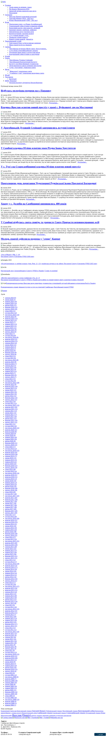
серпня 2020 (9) (10, 433)
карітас (34, 715)
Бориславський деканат (24, 711)
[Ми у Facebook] (32, 717)
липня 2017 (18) (10, 503)
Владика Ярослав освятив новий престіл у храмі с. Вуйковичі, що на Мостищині (47, 107)
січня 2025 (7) (10, 333)
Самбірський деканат (45, 713)
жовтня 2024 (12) (11, 339)
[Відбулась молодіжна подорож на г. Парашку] (2, 97)
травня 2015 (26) (11, 552)
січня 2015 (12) (10, 560)
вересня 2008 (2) (11, 703)
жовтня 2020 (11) (11, 430)
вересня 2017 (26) (11, 499)
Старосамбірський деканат (76, 713)
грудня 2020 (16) (11, 426)
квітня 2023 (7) (10, 373)
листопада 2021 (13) (12, 405)
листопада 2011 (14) (12, 632)
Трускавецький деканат (93, 713)
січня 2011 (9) (10, 650)
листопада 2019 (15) (12, 450)
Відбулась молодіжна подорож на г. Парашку (26, 90)
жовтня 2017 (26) (11, 498)
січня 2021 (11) (10, 424)
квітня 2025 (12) (10, 328)
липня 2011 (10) (10, 639)
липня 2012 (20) (10, 616)
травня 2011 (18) (11, 643)
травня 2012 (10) (11, 620)
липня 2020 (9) (10, 435)
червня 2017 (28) (11, 505)
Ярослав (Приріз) (21, 715)
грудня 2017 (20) (11, 494)
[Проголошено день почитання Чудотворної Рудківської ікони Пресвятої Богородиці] (2, 190)
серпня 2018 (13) (11, 479)
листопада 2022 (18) (12, 383)
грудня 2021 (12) (11, 403)
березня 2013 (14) (11, 601)
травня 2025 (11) (11, 326)
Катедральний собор (86, 711)
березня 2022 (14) (11, 398)
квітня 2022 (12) (10, 396)
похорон (39, 715)
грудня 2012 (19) (11, 607)
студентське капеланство (63, 715)
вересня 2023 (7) (11, 364)
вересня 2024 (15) (11, 341)
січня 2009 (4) (10, 696)
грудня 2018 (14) (11, 471)
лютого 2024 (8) (10, 354)
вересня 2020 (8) (11, 432)
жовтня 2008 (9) (10, 701)
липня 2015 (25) (10, 549)
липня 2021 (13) (10, 413)
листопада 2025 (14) (12, 315)
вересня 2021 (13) (11, 409)
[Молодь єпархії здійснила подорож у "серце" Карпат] (2, 245)
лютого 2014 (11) (11, 581)
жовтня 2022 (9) (10, 384)
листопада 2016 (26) (12, 518)
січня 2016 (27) (10, 537)
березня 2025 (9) (11, 330)
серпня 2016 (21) (11, 524)
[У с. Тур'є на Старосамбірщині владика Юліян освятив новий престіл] (2, 173)
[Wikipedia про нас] (56, 717)
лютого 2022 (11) (11, 400)
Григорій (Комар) (39, 711)
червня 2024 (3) (10, 347)
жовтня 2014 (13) (11, 566)
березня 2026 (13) (11, 307)
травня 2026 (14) (11, 303)
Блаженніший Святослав (9, 711)
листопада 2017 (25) (12, 496)
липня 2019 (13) (10, 458)
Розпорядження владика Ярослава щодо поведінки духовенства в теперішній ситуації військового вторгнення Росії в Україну (51, 283)
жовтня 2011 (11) (11, 633)
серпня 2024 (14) (11, 343)
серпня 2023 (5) (10, 366)
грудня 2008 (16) (11, 698)
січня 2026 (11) (10, 311)
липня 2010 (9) (10, 662)
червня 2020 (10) (11, 437)
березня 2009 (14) (11, 692)
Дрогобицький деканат (70, 711)
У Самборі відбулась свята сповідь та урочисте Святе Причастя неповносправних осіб (50, 222)
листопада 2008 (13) (12, 699)
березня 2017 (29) (11, 511)
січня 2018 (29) (10, 492)
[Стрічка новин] (7, 717)
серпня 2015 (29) (11, 547)
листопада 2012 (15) (12, 609)
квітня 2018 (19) (10, 486)
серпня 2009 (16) (11, 682)
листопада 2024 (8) (11, 337)
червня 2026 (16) (11, 301)
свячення (45, 715)
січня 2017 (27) (10, 515)
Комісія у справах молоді (14, 713)
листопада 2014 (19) (12, 564)
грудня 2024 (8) (10, 335)
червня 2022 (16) (11, 392)
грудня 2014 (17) (11, 562)
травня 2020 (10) (11, 439)
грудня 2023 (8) (10, 358)
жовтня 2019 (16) (11, 452)
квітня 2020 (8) (10, 441)
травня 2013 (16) (11, 598)
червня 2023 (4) (10, 369)
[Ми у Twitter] (43, 717)
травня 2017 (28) (11, 507)
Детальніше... (53, 103)
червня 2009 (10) (11, 686)
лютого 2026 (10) (11, 309)
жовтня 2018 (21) (11, 475)
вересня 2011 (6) (11, 635)
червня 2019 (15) (11, 460)
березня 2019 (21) (11, 466)
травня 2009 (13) (11, 688)
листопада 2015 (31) (12, 541)
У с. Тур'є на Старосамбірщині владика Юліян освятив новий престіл (41, 166)
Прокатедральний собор (29, 713)
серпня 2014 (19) (11, 569)
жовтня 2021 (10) (11, 407)
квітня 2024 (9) (10, 350)
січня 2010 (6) (10, 673)
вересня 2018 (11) (11, 477)
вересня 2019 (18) (11, 454)
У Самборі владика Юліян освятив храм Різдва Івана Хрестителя (38, 148)
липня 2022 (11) (10, 390)
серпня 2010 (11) (11, 660)
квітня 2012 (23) (10, 622)
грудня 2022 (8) (10, 381)
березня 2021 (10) (11, 420)
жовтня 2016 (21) (11, 520)
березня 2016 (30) (11, 533)
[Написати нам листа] (19, 717)
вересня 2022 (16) (11, 386)
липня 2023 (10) (10, 367)
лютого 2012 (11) (11, 626)
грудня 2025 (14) (11, 313)
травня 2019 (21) (11, 462)
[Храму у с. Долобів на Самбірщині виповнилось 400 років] (2, 210)
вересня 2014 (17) (11, 567)
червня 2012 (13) (11, 618)
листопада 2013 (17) (12, 586)
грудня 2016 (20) (11, 516)
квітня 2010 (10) (10, 667)
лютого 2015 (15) (11, 558)
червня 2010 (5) (10, 664)
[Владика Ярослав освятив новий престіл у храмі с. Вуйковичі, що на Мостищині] (2, 114)
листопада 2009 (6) (11, 677)
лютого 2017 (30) (11, 513)
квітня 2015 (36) (10, 554)
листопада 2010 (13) (12, 654)
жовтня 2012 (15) (11, 611)
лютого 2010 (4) (10, 671)
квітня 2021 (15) (10, 418)
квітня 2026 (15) (10, 305)
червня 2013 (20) (11, 596)
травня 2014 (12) (11, 575)
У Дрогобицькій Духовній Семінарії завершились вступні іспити (38, 127)
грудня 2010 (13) (11, 652)
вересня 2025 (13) (11, 318)
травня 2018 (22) (11, 484)
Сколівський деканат (59, 713)
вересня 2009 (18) (11, 681)
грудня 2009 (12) (11, 675)
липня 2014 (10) (10, 571)
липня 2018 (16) (10, 481)
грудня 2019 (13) (11, 449)
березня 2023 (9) (11, 375)
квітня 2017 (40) (10, 509)
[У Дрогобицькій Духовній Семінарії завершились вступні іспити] (2, 134)
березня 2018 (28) (11, 488)
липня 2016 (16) (10, 526)
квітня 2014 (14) (10, 577)
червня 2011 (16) (11, 641)
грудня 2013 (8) (10, 584)
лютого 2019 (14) (11, 467)
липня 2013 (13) (10, 594)
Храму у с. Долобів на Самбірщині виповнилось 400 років (33, 203)
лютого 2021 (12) (11, 422)
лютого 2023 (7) (10, 377)
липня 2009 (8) (10, 684)
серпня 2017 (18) (11, 501)
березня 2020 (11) (11, 443)
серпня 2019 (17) (11, 456)
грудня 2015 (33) (11, 539)
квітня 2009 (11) (10, 690)
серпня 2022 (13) (11, 388)
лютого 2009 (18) (11, 694)
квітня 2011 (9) (10, 645)
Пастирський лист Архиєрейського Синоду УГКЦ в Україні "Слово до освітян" (29, 271)
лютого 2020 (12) (11, 445)
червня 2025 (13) (11, 324)
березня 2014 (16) (11, 579)
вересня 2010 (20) (11, 658)
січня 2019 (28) (10, 469)
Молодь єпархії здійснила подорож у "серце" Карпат (30, 238)
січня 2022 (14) (10, 401)
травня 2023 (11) (11, 371)
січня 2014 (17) (10, 582)
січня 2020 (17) (10, 447)
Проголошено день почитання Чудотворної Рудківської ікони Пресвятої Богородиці (48, 183)
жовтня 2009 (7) (10, 679)
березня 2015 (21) (11, 556)
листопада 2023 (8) (11, 360)
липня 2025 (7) (10, 322)
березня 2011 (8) (10, 647)
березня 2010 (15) (11, 669)
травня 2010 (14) (11, 665)
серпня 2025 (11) (11, 320)
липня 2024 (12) (10, 345)
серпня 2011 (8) (10, 637)
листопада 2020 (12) (12, 428)
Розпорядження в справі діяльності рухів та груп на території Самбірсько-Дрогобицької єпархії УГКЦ (37, 287)
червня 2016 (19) (11, 528)
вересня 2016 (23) (11, 522)
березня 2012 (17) (11, 624)
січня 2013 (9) (10, 605)
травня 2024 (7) (10, 349)
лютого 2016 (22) (11, 535)
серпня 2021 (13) (11, 411)
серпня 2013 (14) (11, 592)
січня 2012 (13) (10, 628)
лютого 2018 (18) (11, 490)
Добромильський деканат (54, 711)
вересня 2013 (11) (11, 590)
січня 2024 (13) (10, 356)
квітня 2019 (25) (10, 464)
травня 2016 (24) (11, 530)
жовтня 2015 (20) (11, 543)
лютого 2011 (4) (10, 648)
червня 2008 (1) (10, 705)
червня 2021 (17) (11, 415)
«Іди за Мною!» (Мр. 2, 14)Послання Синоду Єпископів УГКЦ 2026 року (17, 255)
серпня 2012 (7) (10, 615)
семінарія (52, 715)
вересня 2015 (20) (11, 545)
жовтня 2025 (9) (10, 317)
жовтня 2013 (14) (11, 588)
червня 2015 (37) (11, 550)
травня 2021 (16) (11, 416)
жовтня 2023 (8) (10, 362)
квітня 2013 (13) (10, 599)
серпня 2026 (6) (10, 298)
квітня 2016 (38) (10, 532)
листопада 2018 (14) (12, 473)
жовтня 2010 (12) (11, 656)
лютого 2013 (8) (10, 603)
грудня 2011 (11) (11, 630)
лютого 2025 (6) (10, 332)
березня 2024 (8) (11, 352)
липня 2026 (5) (10, 300)
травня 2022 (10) (11, 394)
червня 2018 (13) (11, 483)
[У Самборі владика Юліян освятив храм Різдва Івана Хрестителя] (2, 155)
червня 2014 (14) (11, 573)
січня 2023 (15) (10, 379)
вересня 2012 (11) (11, 613)
